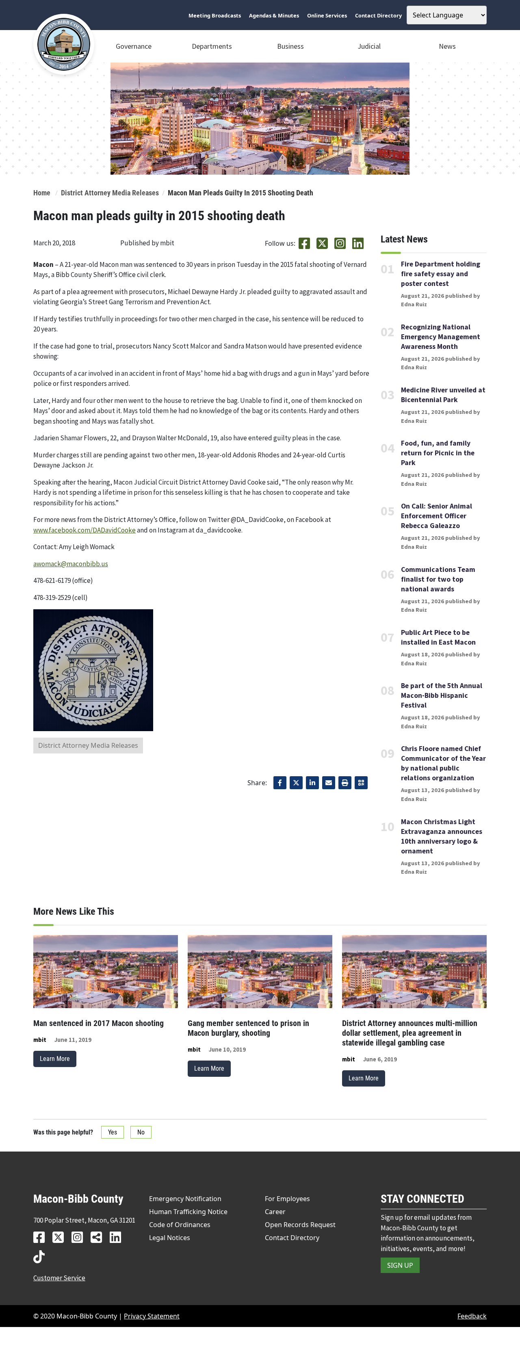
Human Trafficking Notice (188, 1211)
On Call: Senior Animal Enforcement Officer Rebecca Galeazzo (436, 516)
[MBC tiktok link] (42, 1256)
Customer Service (59, 1277)
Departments (212, 46)
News (447, 46)
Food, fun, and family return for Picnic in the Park (437, 453)
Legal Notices (169, 1237)
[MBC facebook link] (42, 1237)
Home (41, 193)
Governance (134, 46)
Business (290, 46)
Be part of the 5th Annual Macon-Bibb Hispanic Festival (441, 695)
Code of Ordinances (179, 1224)
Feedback (472, 1316)
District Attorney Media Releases (110, 193)
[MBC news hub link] (99, 1237)
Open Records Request (300, 1224)
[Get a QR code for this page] (361, 782)
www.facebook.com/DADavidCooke (84, 530)
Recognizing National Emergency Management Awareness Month (440, 337)
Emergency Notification (185, 1198)
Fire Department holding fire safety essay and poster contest (440, 274)
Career (275, 1211)
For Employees (287, 1198)
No (141, 1132)
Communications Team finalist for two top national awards (438, 579)
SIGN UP (400, 1265)
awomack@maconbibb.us (70, 563)
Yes (112, 1132)
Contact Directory (292, 1237)
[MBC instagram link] (80, 1237)
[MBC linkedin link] (118, 1237)
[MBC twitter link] (61, 1237)
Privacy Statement (152, 1316)
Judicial (369, 46)
